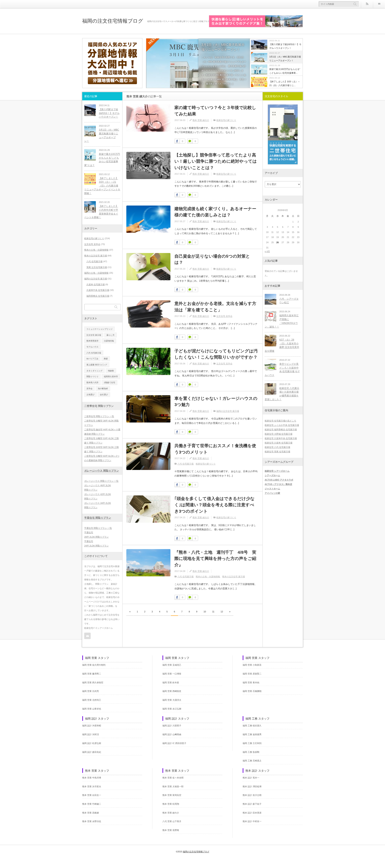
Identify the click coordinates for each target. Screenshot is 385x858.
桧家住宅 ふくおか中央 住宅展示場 (282, 425)
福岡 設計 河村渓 (90, 734)
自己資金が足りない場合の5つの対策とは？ (212, 259)
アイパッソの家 (272, 493)
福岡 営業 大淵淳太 (171, 700)
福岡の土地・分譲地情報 (96, 273)
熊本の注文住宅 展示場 (233, 576)
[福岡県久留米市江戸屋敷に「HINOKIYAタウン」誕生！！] (270, 316)
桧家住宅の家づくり (226, 120)
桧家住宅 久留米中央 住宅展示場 (281, 438)
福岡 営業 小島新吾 (252, 665)
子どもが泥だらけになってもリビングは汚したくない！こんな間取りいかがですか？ (216, 354)
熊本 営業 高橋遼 (90, 813)
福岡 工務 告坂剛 (251, 752)
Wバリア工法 (92, 359)
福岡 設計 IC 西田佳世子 (174, 743)
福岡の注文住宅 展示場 (227, 411)
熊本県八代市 (92, 382)
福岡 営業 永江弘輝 (171, 709)
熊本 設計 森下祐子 (252, 804)
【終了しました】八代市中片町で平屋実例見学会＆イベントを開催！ (101, 212)
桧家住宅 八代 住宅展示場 (277, 447)
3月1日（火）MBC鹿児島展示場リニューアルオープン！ (223, 47)
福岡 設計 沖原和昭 (91, 725)
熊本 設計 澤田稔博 (252, 786)
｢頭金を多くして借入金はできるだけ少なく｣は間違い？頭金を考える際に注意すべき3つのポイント (214, 504)
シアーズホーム (272, 475)
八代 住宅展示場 (185, 464)
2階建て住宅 (109, 382)
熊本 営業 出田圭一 (91, 795)
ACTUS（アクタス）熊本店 (278, 484)
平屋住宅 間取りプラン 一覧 (98, 528)
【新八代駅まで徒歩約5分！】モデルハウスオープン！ (109, 113)
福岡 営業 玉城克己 (171, 665)
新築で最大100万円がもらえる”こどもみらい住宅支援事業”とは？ (102, 160)
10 (205, 611)
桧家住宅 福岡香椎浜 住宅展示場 (281, 429)
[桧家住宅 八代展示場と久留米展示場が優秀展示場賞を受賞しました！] (270, 389)
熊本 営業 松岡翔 (170, 804)
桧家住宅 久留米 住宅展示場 (278, 443)
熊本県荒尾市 (92, 341)
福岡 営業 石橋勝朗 (252, 691)
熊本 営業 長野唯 (170, 830)
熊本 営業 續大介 (200, 120)
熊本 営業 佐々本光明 (172, 777)
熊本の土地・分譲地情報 (208, 576)
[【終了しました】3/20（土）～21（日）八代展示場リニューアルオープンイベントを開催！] (90, 179)
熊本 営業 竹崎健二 (91, 804)
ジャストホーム (272, 488)
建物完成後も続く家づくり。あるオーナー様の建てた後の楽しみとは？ (215, 211)
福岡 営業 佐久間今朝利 (93, 665)
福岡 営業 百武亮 (90, 691)
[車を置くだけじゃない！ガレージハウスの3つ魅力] (148, 408)
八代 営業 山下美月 (171, 821)
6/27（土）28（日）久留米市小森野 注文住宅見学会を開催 (282, 345)
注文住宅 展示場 (93, 335)
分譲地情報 (109, 341)
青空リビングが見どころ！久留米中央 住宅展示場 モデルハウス (282, 370)
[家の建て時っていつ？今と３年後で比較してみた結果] (148, 118)
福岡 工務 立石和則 (252, 743)
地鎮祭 (111, 371)
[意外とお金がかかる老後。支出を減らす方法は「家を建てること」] (148, 314)
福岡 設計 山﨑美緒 (171, 734)
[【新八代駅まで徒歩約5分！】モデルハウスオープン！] (90, 110)
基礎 (106, 359)
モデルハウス (92, 347)
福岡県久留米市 (111, 376)
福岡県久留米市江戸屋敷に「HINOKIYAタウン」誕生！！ (282, 321)
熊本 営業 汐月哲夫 (91, 786)
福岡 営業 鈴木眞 (170, 682)
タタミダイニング (94, 371)
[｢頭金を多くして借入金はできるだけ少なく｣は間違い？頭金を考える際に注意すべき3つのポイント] (148, 509)
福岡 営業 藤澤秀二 (91, 673)
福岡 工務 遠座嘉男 (252, 734)
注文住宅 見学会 (224, 316)
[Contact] (379, 4)
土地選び (90, 394)
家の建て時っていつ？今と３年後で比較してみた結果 (215, 110)
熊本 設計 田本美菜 (252, 813)
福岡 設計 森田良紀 (91, 752)
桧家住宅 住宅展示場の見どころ (280, 420)
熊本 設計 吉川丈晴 (252, 795)
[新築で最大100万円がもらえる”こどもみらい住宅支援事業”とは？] (90, 155)
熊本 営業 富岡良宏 (171, 795)
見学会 (89, 388)
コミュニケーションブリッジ (99, 329)
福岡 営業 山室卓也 (91, 709)
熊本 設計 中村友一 (252, 821)
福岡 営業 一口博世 (171, 673)
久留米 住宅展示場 (95, 284)
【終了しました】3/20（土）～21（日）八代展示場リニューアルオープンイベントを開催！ (102, 186)
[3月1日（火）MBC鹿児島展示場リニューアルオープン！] (198, 63)
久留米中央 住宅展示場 (97, 290)
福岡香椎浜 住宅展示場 (97, 296)
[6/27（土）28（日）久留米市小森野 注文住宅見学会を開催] (270, 340)
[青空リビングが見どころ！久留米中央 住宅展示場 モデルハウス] (270, 365)
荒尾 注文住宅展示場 (96, 267)
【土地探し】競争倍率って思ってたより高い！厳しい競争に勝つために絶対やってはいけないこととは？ (215, 161)
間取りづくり (92, 376)
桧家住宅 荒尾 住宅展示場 (277, 451)
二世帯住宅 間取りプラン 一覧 (99, 416)
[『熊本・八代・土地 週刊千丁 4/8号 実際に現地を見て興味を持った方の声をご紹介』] (148, 562)
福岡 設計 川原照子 (171, 725)
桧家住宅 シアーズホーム (277, 471)
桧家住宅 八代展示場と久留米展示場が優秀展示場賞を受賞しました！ (282, 394)
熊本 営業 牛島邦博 (91, 777)
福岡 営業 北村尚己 (91, 700)
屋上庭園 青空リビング (96, 365)
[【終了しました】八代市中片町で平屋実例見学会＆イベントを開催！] (90, 207)
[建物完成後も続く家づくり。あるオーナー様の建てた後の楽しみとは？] (148, 219)
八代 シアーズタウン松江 (289, 300)
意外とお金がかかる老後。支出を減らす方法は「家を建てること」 (215, 306)
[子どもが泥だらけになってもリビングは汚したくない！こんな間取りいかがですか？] (148, 361)
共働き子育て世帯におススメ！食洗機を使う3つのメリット (215, 448)
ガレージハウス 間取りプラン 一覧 (101, 481)
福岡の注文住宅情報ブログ (112, 20)
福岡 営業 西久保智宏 (92, 682)
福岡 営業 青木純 (251, 682)
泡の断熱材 (103, 388)
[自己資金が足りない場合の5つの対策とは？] (148, 266)
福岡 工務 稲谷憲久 (252, 725)
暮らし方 (110, 335)
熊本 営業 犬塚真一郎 (172, 786)
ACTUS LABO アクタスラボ (279, 480)
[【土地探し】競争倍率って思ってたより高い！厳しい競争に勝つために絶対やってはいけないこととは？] (148, 165)
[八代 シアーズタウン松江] (270, 299)
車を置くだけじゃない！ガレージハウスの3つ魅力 (215, 401)
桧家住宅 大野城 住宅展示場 (278, 434)
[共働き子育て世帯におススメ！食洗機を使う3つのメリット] (148, 456)
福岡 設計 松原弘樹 (91, 743)
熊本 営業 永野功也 (91, 821)
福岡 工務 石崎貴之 (252, 760)
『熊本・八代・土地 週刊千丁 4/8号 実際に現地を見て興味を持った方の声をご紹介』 (215, 558)
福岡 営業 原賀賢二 (252, 673)
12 (222, 611)
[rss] (367, 4)
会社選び (104, 394)
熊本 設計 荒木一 (251, 777)
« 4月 (267, 251)
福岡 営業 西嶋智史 (171, 691)
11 (213, 611)
